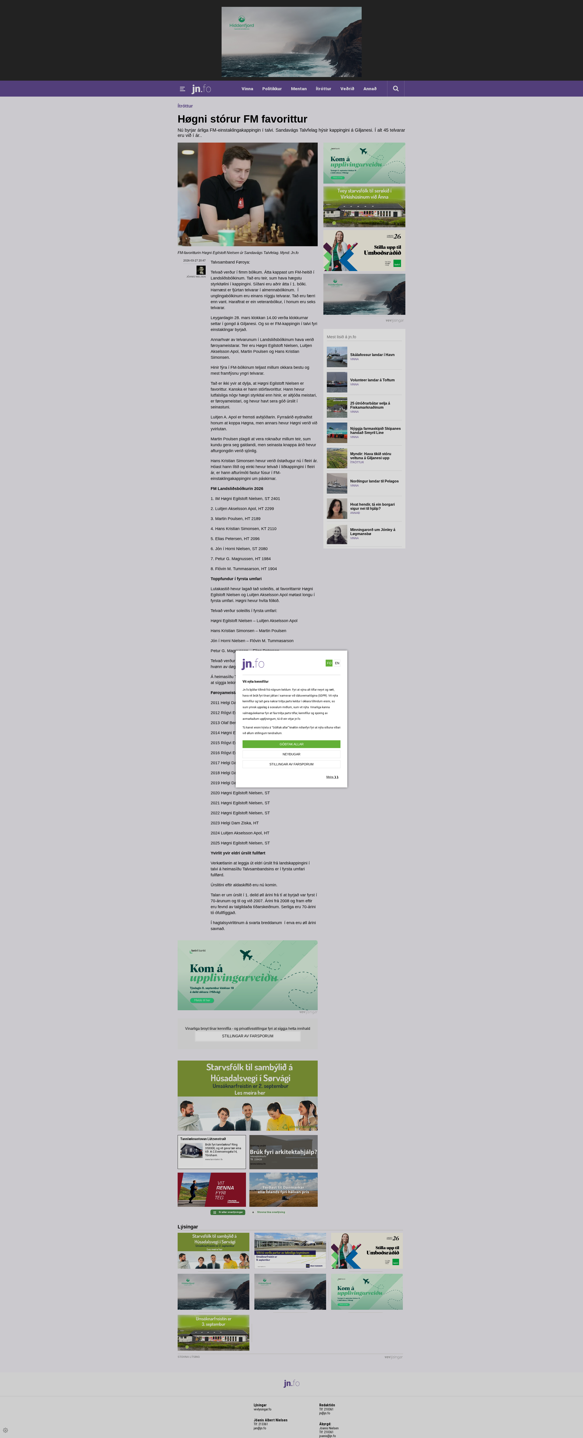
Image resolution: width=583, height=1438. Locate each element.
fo (329, 663)
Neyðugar (291, 754)
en (337, 663)
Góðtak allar (292, 744)
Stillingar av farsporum (291, 764)
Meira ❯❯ (332, 777)
